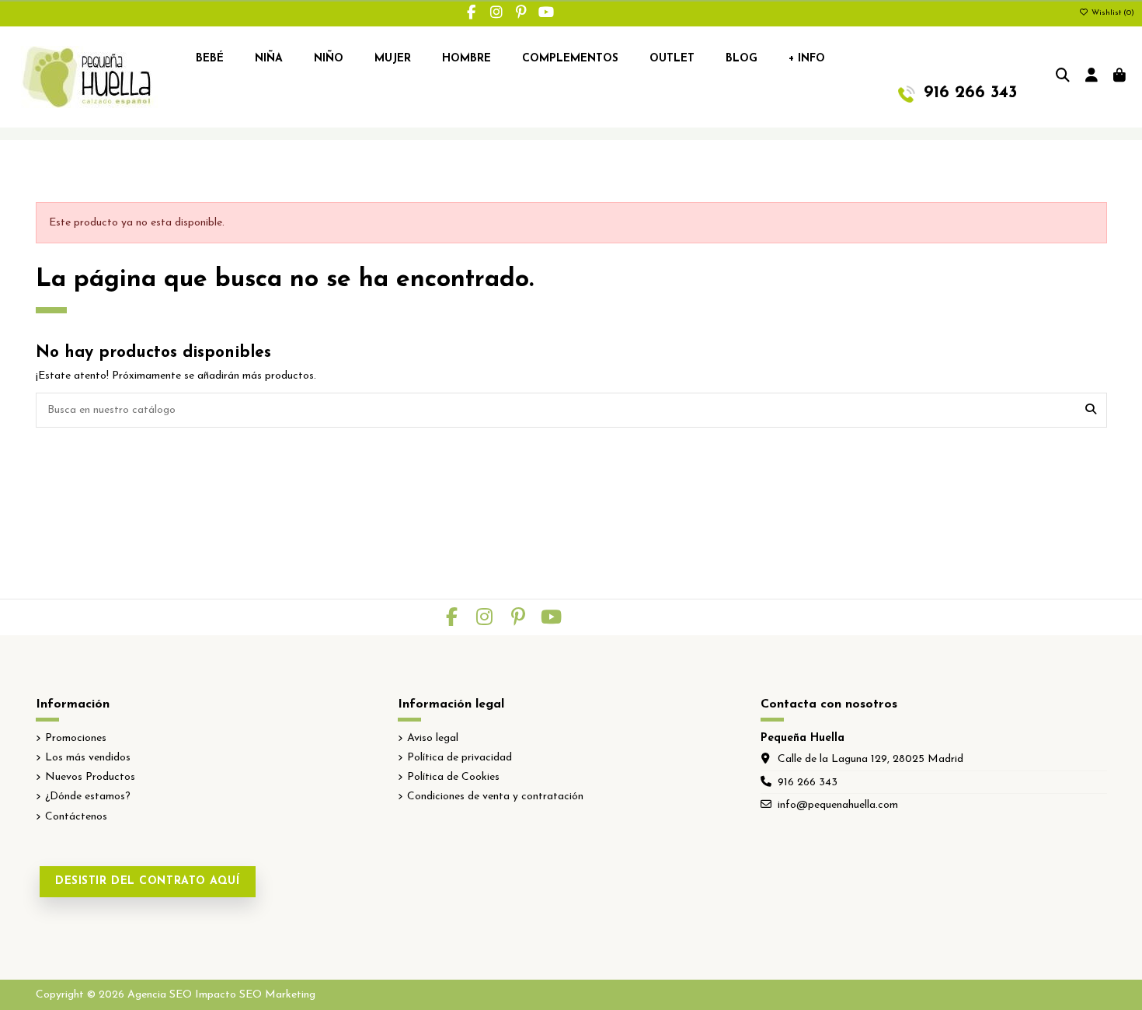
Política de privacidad (459, 758)
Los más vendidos (88, 758)
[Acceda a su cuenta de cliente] (1092, 77)
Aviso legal (432, 738)
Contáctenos (76, 817)
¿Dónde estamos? (88, 796)
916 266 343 (807, 782)
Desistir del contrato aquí (147, 881)
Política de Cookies (453, 777)
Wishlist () (1111, 13)
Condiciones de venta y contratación (495, 796)
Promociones (75, 738)
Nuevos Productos (90, 777)
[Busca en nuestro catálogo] (1090, 410)
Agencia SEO (159, 995)
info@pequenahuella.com (838, 805)
